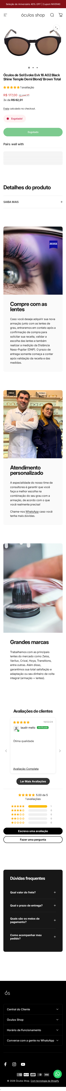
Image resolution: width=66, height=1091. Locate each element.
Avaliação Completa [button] (26, 768)
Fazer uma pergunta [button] (33, 839)
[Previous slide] (6, 751)
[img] (21, 722)
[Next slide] (60, 751)
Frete (6, 108)
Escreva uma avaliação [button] (33, 831)
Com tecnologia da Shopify (45, 1080)
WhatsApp (32, 511)
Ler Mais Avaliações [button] (33, 781)
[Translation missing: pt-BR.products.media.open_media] (56, 28)
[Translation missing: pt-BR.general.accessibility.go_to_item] (29, 68)
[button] (11, 87)
